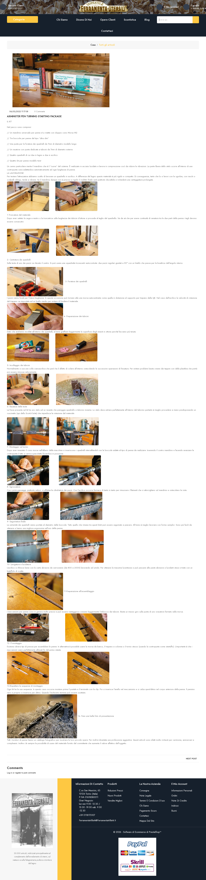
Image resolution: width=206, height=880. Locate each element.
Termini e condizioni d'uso (152, 800)
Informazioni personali (181, 790)
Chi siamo (62, 19)
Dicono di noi (84, 19)
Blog (147, 19)
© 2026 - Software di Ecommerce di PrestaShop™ (137, 832)
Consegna (144, 790)
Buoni (174, 810)
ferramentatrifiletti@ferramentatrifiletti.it (97, 820)
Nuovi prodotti (114, 795)
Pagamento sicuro (148, 810)
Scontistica (130, 19)
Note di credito (179, 800)
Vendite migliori (115, 800)
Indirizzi (175, 805)
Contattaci (107, 31)
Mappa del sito (146, 820)
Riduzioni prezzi (115, 790)
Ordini (174, 795)
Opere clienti (107, 19)
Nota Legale (145, 795)
